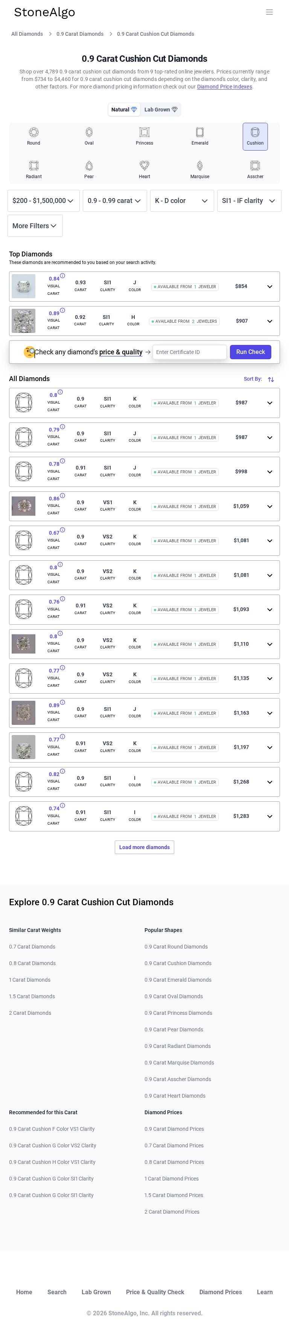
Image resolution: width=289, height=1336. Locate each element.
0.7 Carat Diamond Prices (174, 1145)
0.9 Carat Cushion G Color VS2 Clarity (52, 1145)
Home (24, 1292)
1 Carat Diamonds (29, 980)
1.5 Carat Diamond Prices (173, 1195)
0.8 (53, 395)
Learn (265, 1292)
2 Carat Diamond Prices (171, 1212)
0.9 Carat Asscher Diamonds (177, 1079)
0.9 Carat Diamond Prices (174, 1129)
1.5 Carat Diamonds (32, 996)
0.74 (54, 808)
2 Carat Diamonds (30, 1013)
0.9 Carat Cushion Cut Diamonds (155, 34)
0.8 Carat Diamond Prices (174, 1162)
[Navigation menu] (269, 12)
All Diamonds (27, 34)
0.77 (54, 671)
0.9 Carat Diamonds (79, 34)
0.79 (54, 430)
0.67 (54, 533)
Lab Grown (96, 1292)
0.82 (54, 774)
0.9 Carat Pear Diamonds (173, 1029)
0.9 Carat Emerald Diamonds (177, 980)
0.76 (54, 602)
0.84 (54, 279)
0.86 (54, 499)
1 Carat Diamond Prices (171, 1179)
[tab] (124, 109)
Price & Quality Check (155, 1292)
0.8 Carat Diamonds (32, 963)
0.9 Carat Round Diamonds (176, 947)
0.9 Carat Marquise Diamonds (179, 1063)
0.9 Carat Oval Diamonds (173, 996)
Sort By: (253, 379)
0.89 (54, 313)
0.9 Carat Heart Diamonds (174, 1096)
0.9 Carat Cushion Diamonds (177, 963)
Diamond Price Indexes (224, 87)
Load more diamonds (144, 847)
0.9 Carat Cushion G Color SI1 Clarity (51, 1179)
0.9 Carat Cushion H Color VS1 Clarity (52, 1162)
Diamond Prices (220, 1292)
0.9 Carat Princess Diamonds (178, 1013)
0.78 (54, 464)
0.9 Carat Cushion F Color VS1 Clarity (52, 1129)
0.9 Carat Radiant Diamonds (177, 1046)
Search (57, 1292)
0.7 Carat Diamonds (32, 947)
